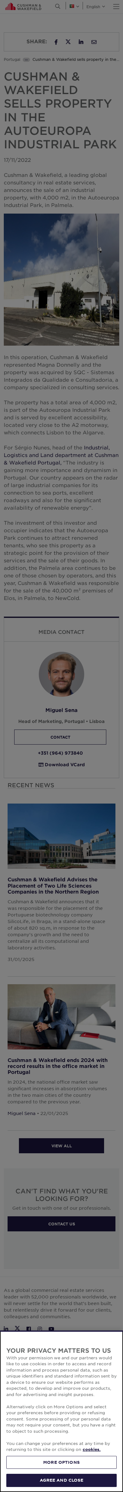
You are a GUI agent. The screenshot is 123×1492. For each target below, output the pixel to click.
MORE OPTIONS (61, 1462)
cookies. (92, 1449)
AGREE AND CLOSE (62, 1480)
